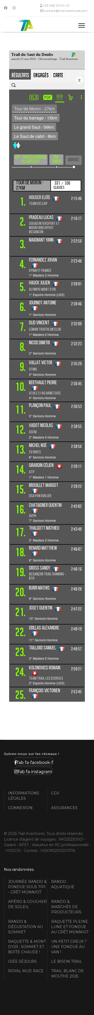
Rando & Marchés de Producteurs (66, 906)
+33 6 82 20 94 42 (56, 5)
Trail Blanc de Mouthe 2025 (67, 973)
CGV (55, 793)
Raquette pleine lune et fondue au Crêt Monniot (70, 926)
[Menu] (81, 25)
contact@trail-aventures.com (65, 11)
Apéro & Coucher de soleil (27, 904)
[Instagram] (14, 8)
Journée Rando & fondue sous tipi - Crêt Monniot (27, 886)
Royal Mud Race (26, 971)
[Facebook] (5, 8)
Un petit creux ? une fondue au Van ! (69, 946)
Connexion (20, 807)
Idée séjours (22, 961)
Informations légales (23, 796)
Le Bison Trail (66, 961)
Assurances (64, 807)
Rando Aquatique (62, 884)
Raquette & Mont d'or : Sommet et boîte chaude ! (27, 946)
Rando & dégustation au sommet (25, 926)
